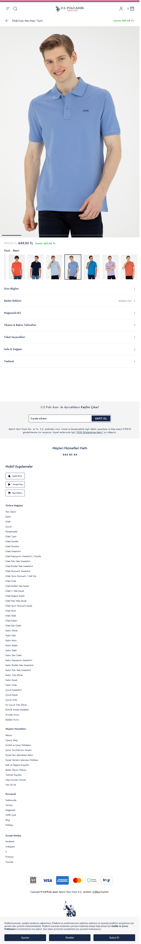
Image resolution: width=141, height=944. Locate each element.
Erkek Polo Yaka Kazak (16, 598)
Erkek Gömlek (12, 539)
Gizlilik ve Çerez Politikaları (18, 743)
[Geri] (7, 20)
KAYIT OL (101, 416)
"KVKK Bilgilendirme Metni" (89, 430)
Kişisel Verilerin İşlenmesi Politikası (22, 758)
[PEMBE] (110, 264)
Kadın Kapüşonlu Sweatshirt (19, 658)
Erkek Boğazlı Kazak (15, 593)
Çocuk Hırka (11, 697)
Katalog (9, 822)
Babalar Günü (12, 717)
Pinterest (9, 855)
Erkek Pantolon (12, 544)
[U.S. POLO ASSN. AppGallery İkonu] (70, 490)
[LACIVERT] (35, 264)
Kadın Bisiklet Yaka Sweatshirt (19, 663)
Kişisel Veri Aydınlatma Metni (19, 753)
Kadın (8, 514)
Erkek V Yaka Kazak (15, 588)
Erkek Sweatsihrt (13, 549)
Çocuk (8, 524)
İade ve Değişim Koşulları (17, 762)
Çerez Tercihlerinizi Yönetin (19, 748)
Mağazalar (10, 808)
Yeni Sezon (11, 509)
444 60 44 (69, 452)
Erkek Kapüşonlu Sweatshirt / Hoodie (23, 554)
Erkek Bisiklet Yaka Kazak (17, 584)
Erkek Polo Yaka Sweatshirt (18, 559)
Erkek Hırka (11, 579)
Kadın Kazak (11, 678)
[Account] (121, 9)
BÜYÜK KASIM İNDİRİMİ (17, 707)
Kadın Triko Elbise (14, 673)
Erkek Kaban (11, 618)
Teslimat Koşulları (14, 772)
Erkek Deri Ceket (13, 623)
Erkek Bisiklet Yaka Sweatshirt (19, 564)
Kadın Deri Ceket (13, 653)
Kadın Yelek (11, 648)
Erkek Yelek (11, 613)
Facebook (10, 839)
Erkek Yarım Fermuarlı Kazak (19, 603)
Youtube (9, 860)
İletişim (9, 733)
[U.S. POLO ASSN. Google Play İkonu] (70, 482)
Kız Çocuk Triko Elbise (16, 702)
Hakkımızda (11, 798)
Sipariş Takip (12, 738)
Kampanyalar (12, 529)
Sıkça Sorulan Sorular (16, 777)
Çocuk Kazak (12, 692)
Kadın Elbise (11, 628)
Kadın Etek (11, 633)
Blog (8, 817)
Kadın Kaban (12, 643)
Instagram (10, 844)
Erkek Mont (11, 608)
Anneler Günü (12, 712)
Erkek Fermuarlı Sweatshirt (18, 569)
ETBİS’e (97, 889)
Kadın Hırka (11, 683)
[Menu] (8, 8)
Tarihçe (9, 803)
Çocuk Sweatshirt (14, 687)
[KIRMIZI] (16, 264)
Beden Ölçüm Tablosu (16, 767)
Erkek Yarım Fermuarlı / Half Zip (21, 574)
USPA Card (11, 813)
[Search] (15, 8)
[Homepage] (69, 8)
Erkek (8, 519)
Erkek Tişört (11, 534)
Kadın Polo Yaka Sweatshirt (18, 668)
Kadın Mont (11, 638)
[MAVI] (54, 264)
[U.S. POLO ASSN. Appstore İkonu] (70, 474)
